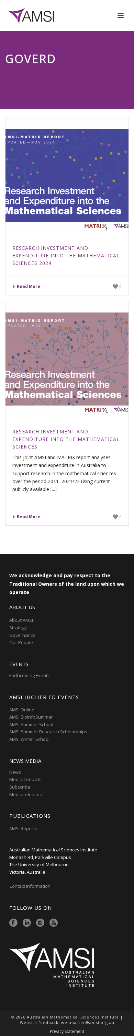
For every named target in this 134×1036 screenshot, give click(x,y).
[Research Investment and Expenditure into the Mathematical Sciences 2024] (67, 176)
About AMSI (21, 620)
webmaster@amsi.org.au (87, 1022)
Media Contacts (25, 779)
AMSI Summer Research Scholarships (48, 732)
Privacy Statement (67, 1031)
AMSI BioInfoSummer (31, 717)
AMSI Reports (23, 828)
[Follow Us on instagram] (40, 923)
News (15, 772)
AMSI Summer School (31, 724)
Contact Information (30, 886)
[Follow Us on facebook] (13, 923)
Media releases (25, 794)
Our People (21, 642)
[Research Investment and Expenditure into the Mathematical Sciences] (67, 360)
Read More (28, 286)
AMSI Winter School (29, 739)
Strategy (18, 628)
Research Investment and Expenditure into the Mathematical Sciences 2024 (66, 255)
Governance (22, 635)
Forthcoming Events (29, 675)
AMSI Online (21, 710)
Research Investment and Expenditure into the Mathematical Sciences (66, 439)
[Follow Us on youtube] (53, 923)
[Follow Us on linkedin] (27, 923)
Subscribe (19, 787)
